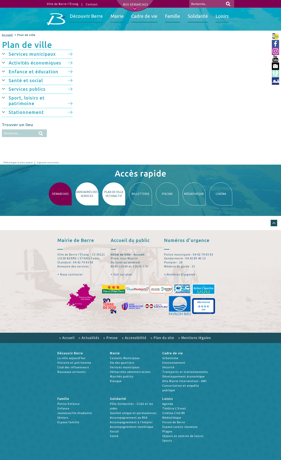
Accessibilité (134, 337)
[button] (5, 53)
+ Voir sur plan (121, 274)
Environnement (173, 362)
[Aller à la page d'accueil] (56, 19)
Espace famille (68, 422)
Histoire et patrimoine (74, 362)
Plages (167, 431)
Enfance (63, 408)
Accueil (7, 35)
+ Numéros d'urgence (179, 274)
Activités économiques (35, 62)
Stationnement (26, 112)
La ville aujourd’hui (71, 358)
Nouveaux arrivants (71, 372)
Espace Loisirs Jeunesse (180, 427)
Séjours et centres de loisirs (183, 436)
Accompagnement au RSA (129, 417)
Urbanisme (170, 358)
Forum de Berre (173, 422)
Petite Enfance (68, 404)
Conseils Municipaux (125, 358)
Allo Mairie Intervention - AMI (184, 381)
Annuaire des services (73, 266)
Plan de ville (27, 44)
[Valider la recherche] (228, 4)
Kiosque (116, 381)
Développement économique (183, 376)
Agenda (167, 404)
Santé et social (26, 80)
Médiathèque (171, 417)
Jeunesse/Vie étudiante (74, 413)
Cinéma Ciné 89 (173, 413)
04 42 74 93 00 (83, 262)
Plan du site (162, 337)
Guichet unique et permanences (133, 413)
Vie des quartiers (122, 362)
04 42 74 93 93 (203, 254)
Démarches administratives (130, 372)
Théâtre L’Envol (174, 408)
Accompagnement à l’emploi (131, 422)
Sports (167, 440)
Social (114, 431)
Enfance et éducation (33, 71)
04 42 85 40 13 (195, 258)
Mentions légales (194, 337)
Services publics (27, 89)
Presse (110, 337)
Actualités (89, 337)
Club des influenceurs (73, 367)
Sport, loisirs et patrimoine (27, 100)
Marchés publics (122, 376)
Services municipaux (32, 54)
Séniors (62, 417)
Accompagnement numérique (131, 427)
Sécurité (168, 367)
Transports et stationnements (185, 372)
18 (181, 262)
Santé (114, 436)
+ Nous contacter (70, 274)
